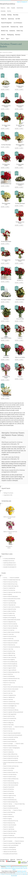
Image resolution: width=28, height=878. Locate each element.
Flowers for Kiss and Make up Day (10, 661)
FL (4, 874)
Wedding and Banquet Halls (16, 868)
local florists (8, 866)
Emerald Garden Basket (20, 299)
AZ (20, 872)
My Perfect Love (20, 280)
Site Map (2, 861)
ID (10, 874)
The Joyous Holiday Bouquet (6, 241)
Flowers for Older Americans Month (10, 785)
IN (14, 874)
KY (20, 874)
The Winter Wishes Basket (6, 144)
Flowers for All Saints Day (8, 789)
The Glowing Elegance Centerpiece (20, 184)
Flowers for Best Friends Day (9, 812)
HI (8, 874)
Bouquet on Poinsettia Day (8, 835)
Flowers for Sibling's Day (8, 722)
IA (16, 874)
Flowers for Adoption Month (9, 806)
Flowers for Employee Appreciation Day (11, 672)
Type (7, 38)
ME (24, 874)
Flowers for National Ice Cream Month (11, 640)
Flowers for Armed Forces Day (9, 776)
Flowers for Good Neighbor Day (9, 705)
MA (11, 875)
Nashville (19, 871)
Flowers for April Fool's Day (9, 716)
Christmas (17, 34)
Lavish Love (20, 338)
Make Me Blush (6, 357)
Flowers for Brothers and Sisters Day (10, 766)
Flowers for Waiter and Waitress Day (10, 778)
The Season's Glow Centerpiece (6, 86)
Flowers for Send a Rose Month (9, 824)
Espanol (18, 1)
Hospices (3, 868)
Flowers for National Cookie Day (10, 831)
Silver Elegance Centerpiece (6, 299)
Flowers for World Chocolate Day (10, 623)
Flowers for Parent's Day (8, 638)
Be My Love (20, 376)
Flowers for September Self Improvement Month (13, 712)
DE (2, 874)
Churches (9, 11)
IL (12, 874)
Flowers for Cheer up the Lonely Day (10, 626)
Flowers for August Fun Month (9, 668)
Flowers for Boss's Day (8, 749)
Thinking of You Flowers (8, 493)
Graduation (12, 30)
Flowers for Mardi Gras (8, 674)
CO (26, 872)
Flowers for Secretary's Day (9, 728)
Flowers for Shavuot (17, 810)
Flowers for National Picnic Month (10, 642)
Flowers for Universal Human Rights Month (12, 843)
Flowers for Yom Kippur (8, 743)
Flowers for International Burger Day (10, 782)
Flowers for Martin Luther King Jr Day (10, 586)
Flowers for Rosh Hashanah (9, 707)
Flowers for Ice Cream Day (8, 630)
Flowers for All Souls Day (8, 791)
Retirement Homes (16, 866)
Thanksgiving (10, 34)
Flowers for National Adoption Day (10, 801)
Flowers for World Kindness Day (9, 799)
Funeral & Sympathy (6, 22)
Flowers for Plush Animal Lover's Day (11, 756)
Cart (3, 89)
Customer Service (4, 859)
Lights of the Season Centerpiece (20, 106)
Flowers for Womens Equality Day (10, 663)
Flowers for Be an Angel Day (9, 659)
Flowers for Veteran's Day (8, 797)
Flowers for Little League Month (9, 714)
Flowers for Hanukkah (7, 841)
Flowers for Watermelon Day (9, 644)
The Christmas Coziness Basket (6, 125)
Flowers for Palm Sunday (8, 724)
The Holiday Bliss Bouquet (20, 203)
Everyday (3, 15)
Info (8, 89)
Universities (3, 11)
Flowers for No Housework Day (9, 718)
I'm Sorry (5, 577)
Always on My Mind (20, 319)
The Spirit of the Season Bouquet (20, 222)
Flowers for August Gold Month (9, 670)
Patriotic (3, 34)
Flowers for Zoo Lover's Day (9, 720)
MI (13, 875)
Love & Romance (18, 22)
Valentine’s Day (14, 26)
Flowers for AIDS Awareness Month (10, 760)
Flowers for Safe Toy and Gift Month (10, 845)
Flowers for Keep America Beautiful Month (11, 733)
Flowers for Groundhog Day (9, 600)
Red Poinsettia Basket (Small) (6, 279)
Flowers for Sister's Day (8, 649)
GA (6, 874)
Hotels (8, 7)
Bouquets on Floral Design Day (9, 617)
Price (2, 38)
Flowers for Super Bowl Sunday (9, 602)
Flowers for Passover (7, 726)
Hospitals (13, 7)
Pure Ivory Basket (6, 396)
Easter (21, 26)
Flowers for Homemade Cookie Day (10, 737)
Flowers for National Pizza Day (9, 609)
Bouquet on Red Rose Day (8, 816)
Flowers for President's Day (8, 613)
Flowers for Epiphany (7, 594)
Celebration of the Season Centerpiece (5, 106)
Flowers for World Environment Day (10, 808)
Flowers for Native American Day (10, 745)
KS (18, 874)
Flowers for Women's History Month (10, 689)
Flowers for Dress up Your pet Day (10, 581)
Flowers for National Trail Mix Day (10, 665)
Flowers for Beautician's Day (9, 822)
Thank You (3, 19)
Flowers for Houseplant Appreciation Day (11, 579)
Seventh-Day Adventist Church (9, 562)
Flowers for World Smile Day (9, 739)
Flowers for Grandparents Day (9, 695)
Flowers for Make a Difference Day (10, 754)
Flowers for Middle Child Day (9, 653)
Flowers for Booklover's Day (9, 651)
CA (24, 872)
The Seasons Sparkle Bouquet (20, 165)
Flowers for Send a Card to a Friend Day (11, 607)
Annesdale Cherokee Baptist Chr (9, 567)
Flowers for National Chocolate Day (10, 758)
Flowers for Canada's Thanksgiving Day (11, 747)
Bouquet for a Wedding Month (9, 847)
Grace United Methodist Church (9, 564)
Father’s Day (20, 30)
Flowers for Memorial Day (8, 780)
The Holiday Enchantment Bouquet (20, 260)
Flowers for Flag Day (7, 818)
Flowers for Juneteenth (14, 577)
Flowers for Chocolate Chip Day (9, 774)
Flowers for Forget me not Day (9, 795)
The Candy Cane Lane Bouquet (20, 125)
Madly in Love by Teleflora (20, 357)
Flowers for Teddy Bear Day (9, 697)
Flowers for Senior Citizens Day (9, 657)
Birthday (9, 15)
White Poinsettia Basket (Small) (20, 145)
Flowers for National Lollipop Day (10, 628)
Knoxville (24, 871)
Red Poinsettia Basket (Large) (6, 183)
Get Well (17, 19)
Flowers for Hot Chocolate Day (9, 849)
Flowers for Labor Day (7, 693)
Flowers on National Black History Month (11, 619)
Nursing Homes (23, 866)
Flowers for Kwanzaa (19, 841)
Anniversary (11, 19)
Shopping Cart (24, 1)
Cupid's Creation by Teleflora (6, 338)
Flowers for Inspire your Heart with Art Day (12, 592)
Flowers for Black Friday (20, 803)
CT (0, 874)
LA (22, 874)
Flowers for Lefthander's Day (9, 655)
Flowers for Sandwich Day (8, 793)
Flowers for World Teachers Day (10, 741)
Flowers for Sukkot (20, 743)
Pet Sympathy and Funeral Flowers (10, 853)
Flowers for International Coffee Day (10, 710)
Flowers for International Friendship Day (11, 647)
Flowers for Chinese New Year (9, 605)
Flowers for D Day (7, 810)
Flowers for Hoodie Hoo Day (9, 615)
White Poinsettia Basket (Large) (6, 204)
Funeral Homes (20, 7)
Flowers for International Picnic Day (10, 820)
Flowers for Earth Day (19, 726)
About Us (12, 859)
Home (1, 52)
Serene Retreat (6, 319)
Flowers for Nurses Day (8, 770)
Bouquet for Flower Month (8, 787)
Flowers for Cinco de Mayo (8, 768)
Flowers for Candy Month (8, 827)
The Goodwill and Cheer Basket (6, 260)
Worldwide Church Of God (8, 560)
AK (18, 872)
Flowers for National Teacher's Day (10, 772)
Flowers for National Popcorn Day (10, 584)
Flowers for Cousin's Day (8, 634)
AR (22, 872)
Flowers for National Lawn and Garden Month (12, 735)
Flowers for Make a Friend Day (9, 611)
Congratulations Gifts (7, 495)
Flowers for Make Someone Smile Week (11, 632)
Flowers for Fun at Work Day (9, 590)
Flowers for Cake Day (7, 803)
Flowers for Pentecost (7, 814)
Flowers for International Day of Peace (11, 703)
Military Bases (8, 868)
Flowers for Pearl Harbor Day (9, 833)
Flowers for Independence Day (9, 621)
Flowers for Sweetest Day (8, 752)
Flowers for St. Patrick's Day (9, 682)
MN (16, 875)
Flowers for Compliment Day (9, 588)
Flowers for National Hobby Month (10, 596)
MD (26, 874)
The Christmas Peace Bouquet (6, 165)
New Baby (15, 15)
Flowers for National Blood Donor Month (11, 598)
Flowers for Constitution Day (9, 701)
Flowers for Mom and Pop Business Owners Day (13, 686)
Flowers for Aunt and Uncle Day (9, 636)
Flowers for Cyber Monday (8, 829)
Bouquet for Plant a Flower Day (9, 680)
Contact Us (19, 859)
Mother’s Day (4, 30)
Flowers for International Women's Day (11, 678)
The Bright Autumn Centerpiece (20, 86)
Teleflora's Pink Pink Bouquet (6, 377)
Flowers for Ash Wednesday (9, 676)
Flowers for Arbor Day (7, 731)
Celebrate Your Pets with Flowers (10, 851)
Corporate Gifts (5, 26)
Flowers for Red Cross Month (9, 691)
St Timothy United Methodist (9, 558)
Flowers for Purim (7, 684)
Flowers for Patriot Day (8, 699)
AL (16, 872)
